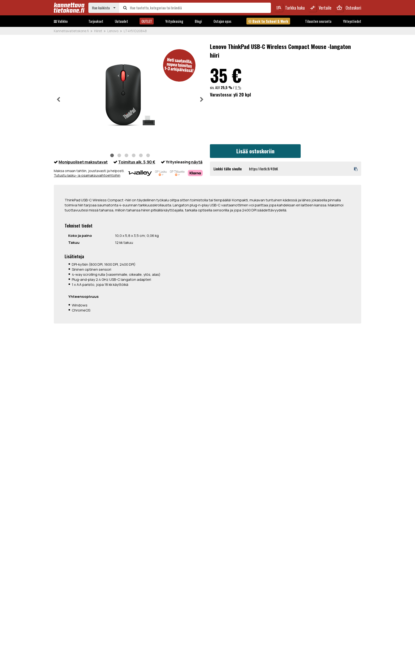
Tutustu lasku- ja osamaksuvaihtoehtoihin (87, 175)
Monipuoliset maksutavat (83, 162)
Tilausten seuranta (318, 21)
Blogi (198, 21)
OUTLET (146, 21)
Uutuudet (121, 21)
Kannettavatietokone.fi (71, 31)
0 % (238, 87)
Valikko (62, 21)
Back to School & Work (268, 21)
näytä (196, 162)
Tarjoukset (95, 21)
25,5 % (226, 87)
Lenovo (112, 31)
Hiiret (98, 31)
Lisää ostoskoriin (255, 151)
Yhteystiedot (352, 21)
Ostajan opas (222, 21)
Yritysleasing (174, 21)
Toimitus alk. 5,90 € (136, 162)
